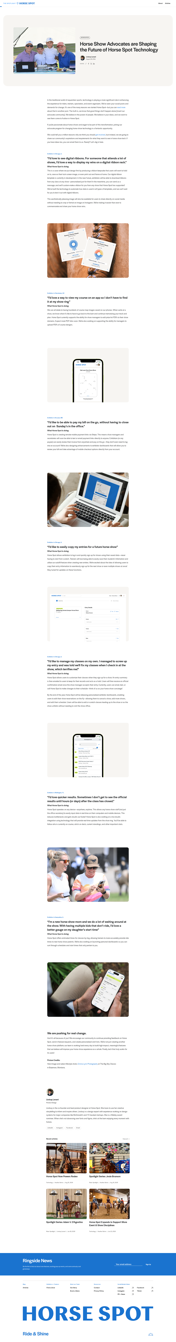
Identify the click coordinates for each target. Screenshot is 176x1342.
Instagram (59, 1128)
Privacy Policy (99, 1291)
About (160, 3)
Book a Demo (75, 1291)
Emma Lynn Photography (88, 1064)
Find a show (51, 1288)
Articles (167, 3)
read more (121, 108)
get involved (100, 135)
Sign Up (148, 1264)
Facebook (69, 1128)
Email (78, 1128)
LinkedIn (50, 1128)
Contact (97, 1288)
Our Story (73, 1288)
